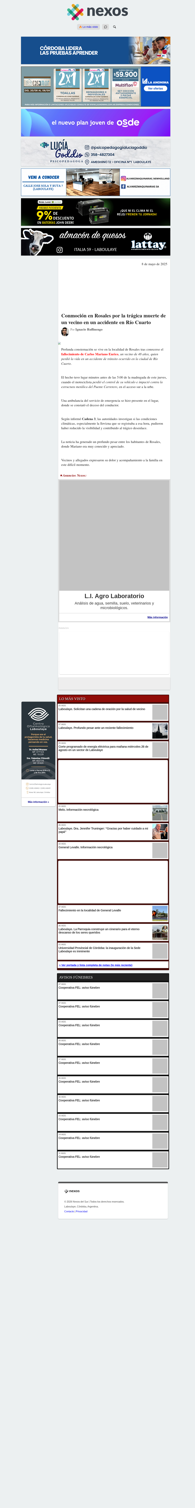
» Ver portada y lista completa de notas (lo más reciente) (95, 965)
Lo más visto (90, 26)
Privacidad (81, 1211)
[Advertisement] (114, 289)
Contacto (69, 1211)
